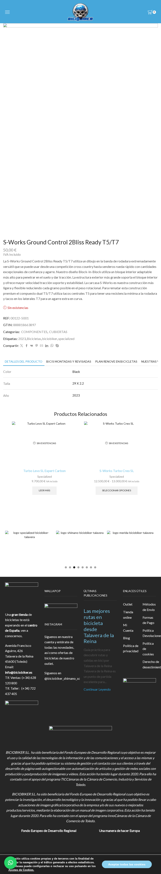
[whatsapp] (52, 346)
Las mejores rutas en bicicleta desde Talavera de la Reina (99, 626)
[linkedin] (46, 346)
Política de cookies (148, 648)
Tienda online (128, 614)
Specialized (44, 476)
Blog (126, 638)
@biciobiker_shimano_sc (62, 678)
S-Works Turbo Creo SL (117, 471)
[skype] (57, 346)
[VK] (31, 346)
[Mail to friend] (41, 346)
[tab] (23, 361)
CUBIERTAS (58, 332)
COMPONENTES (34, 332)
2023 (22, 339)
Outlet (127, 604)
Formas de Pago (148, 620)
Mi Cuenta (128, 627)
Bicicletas (34, 339)
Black (76, 371)
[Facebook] (26, 346)
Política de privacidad (130, 648)
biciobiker (49, 339)
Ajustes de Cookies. (21, 869)
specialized (66, 339)
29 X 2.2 (78, 383)
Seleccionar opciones (116, 490)
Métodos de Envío (149, 607)
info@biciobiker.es (18, 672)
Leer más (44, 490)
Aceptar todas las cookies (126, 864)
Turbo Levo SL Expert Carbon (44, 471)
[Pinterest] (36, 346)
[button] (66, 567)
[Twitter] (21, 346)
